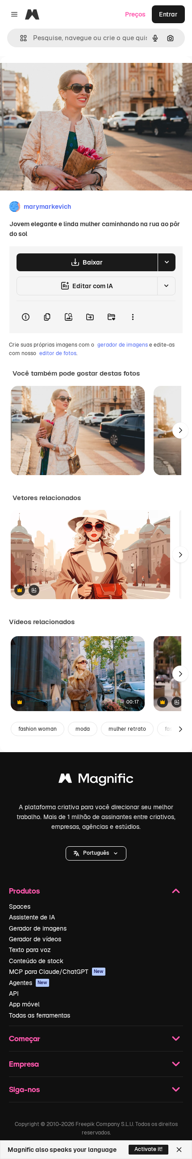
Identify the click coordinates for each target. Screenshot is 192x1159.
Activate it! (148, 1149)
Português (96, 853)
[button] (96, 853)
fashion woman (37, 729)
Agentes (28, 983)
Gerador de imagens (38, 928)
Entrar (168, 14)
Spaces (19, 906)
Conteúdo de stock (36, 961)
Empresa (24, 1063)
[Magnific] (96, 780)
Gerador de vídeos (35, 939)
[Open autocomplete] (20, 38)
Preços (135, 14)
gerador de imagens (122, 344)
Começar (24, 1038)
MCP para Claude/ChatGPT (56, 972)
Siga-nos (24, 1089)
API (14, 993)
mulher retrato (127, 729)
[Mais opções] (133, 317)
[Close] (179, 1149)
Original (57, 76)
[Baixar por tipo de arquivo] (166, 262)
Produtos (24, 890)
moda (82, 729)
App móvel (24, 1004)
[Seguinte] (180, 430)
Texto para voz (30, 950)
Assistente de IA (32, 917)
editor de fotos (57, 353)
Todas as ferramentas (39, 1015)
